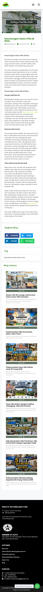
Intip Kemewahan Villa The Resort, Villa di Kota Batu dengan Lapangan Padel (21, 442)
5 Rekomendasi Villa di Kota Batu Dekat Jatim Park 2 (19, 333)
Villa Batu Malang (8, 554)
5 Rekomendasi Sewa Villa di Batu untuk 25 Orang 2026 (19, 368)
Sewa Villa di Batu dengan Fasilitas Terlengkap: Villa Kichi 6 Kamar (20, 405)
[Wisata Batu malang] (5, 4)
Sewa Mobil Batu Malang (10, 557)
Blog (3, 563)
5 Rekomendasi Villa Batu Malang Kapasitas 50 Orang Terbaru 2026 (19, 479)
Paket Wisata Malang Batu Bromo (14, 551)
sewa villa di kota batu (30, 112)
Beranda (5, 549)
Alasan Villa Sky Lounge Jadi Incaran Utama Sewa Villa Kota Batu (20, 296)
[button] (33, 4)
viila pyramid (32, 203)
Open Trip (5, 560)
